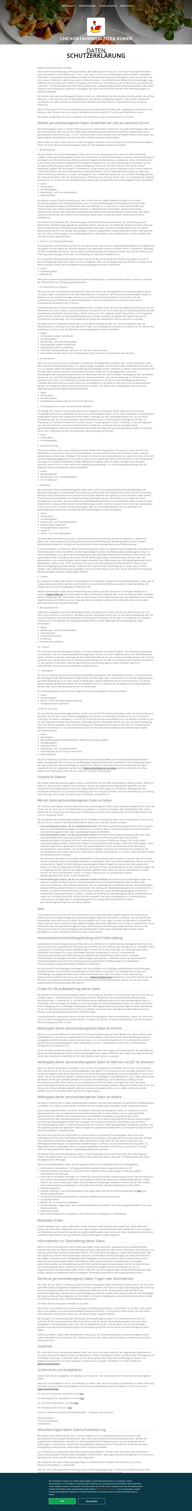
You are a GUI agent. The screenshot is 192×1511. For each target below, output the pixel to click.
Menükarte (68, 5)
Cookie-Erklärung (54, 594)
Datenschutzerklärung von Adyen (100, 768)
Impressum (126, 5)
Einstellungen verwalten (106, 1489)
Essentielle (91, 1501)
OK (62, 1501)
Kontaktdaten (108, 5)
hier (139, 1190)
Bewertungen (87, 5)
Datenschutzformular (101, 977)
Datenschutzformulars (49, 1363)
